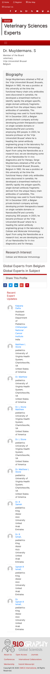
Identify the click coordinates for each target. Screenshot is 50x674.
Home (6, 2)
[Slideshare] (43, 11)
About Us (8, 654)
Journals (34, 654)
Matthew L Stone (20, 345)
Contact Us (8, 7)
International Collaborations (30, 659)
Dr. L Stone (20, 439)
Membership (9, 664)
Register (18, 2)
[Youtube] (37, 11)
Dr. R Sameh (18, 503)
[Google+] (26, 11)
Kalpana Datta (19, 306)
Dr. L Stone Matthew (20, 408)
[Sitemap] (48, 11)
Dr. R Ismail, (18, 535)
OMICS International (27, 668)
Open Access (21, 654)
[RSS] (32, 11)
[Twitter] (16, 11)
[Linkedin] (21, 11)
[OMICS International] (25, 645)
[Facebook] (10, 11)
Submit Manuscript (26, 664)
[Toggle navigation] (5, 42)
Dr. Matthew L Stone (22, 470)
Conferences (9, 659)
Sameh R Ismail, (19, 567)
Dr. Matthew (21, 377)
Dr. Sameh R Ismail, (19, 602)
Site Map (31, 2)
